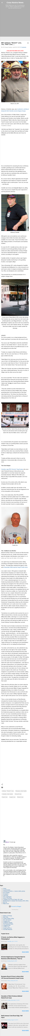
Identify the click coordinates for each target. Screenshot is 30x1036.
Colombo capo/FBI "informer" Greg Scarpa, (12, 469)
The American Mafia (8, 924)
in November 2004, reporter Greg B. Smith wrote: (15, 567)
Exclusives (5, 894)
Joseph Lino (12, 797)
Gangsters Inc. (6, 921)
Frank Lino (4, 797)
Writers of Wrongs (7, 915)
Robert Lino (20, 797)
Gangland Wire (6, 925)
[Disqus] (15, 819)
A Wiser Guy (6, 926)
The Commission (7, 896)
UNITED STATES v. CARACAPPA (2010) (14, 891)
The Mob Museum (7, 929)
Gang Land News (7, 928)
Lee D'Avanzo (6, 889)
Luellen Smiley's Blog (8, 918)
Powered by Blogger (16, 906)
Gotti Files (5, 895)
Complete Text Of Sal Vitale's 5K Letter (13, 899)
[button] (28, 43)
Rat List (5, 902)
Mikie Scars (6, 903)
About (4, 888)
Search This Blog (7, 898)
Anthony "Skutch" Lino (8, 791)
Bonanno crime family (21, 791)
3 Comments (23, 47)
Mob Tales (5, 917)
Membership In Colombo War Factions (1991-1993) (15, 900)
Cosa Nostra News (15, 3)
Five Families (6, 892)
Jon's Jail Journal (7, 919)
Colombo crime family (7, 794)
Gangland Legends (7, 922)
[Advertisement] (15, 25)
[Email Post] (2, 788)
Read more (25, 952)
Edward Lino (18, 794)
